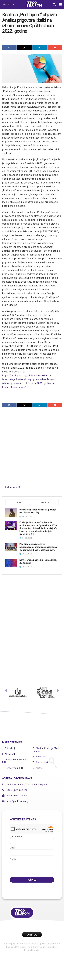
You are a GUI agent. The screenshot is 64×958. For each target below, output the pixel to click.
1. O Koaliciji (8, 748)
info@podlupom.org (17, 801)
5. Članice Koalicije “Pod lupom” (46, 749)
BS (9, 4)
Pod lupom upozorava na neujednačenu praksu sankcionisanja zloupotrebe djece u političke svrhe (38, 547)
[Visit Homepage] (34, 4)
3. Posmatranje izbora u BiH (15, 761)
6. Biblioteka (39, 756)
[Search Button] (54, 4)
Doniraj (32, 934)
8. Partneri (38, 768)
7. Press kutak (40, 762)
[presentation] (6, 691)
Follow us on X (12, 487)
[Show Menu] (60, 4)
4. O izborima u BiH (12, 768)
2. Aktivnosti (9, 754)
